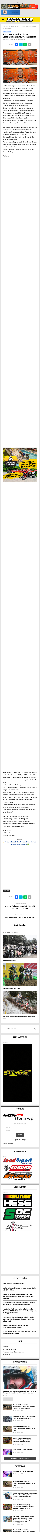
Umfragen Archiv (8, 1143)
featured (6, 890)
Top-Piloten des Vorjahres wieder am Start (20, 917)
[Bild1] (10, 5)
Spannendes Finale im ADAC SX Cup (11, 988)
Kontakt (5, 1346)
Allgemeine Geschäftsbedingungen (13, 1352)
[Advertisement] (20, 866)
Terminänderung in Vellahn (9, 960)
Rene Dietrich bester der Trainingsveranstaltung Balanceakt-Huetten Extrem (19, 1017)
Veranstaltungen (6, 31)
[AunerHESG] (17, 1207)
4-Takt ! (8, 1130)
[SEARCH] (35, 1029)
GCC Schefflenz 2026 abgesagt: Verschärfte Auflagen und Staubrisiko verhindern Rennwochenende (23, 1440)
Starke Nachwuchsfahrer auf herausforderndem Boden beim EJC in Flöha (24, 1428)
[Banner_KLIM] (17, 1101)
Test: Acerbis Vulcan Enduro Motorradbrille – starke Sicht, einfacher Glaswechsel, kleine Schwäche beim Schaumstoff (18, 1319)
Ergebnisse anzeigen (20, 1139)
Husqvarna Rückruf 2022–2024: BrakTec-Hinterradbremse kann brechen (24, 1417)
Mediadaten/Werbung (9, 1349)
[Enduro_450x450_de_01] (20, 465)
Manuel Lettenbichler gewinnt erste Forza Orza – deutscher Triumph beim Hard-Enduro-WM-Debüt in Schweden (20, 1392)
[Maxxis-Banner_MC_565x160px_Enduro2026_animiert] (29, 5)
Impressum (6, 1354)
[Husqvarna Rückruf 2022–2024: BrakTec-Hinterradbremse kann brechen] (7, 1419)
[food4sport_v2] (17, 1164)
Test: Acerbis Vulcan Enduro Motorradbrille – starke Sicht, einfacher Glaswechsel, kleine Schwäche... (24, 1406)
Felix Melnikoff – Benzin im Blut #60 (23, 1450)
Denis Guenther (9, 39)
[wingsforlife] (17, 1230)
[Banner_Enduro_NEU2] (10, 11)
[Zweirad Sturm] (17, 1179)
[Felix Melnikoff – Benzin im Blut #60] (7, 1452)
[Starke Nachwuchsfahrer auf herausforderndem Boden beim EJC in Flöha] (7, 1429)
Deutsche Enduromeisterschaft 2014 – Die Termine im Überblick (20, 907)
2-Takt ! (8, 1128)
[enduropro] (17, 1170)
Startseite (5, 26)
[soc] (17, 1220)
